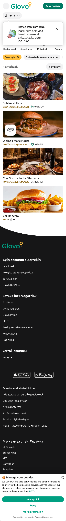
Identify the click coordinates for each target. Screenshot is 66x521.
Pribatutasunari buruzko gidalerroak (23, 394)
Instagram (8, 357)
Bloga (6, 321)
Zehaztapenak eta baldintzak (19, 388)
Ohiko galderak (11, 308)
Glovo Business (11, 284)
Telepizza (8, 469)
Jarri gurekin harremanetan (18, 327)
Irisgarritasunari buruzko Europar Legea (25, 425)
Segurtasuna (10, 333)
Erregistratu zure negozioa (18, 272)
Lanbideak (8, 266)
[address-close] (56, 28)
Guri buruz (9, 302)
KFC (5, 458)
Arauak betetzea (12, 406)
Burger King (9, 452)
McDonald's (9, 447)
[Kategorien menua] (6, 6)
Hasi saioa (8, 339)
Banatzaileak (10, 278)
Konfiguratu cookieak (14, 413)
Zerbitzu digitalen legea (16, 419)
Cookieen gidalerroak (15, 400)
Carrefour (8, 463)
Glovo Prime (10, 314)
